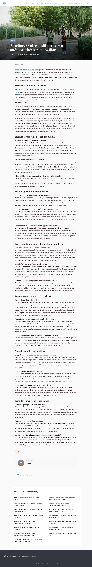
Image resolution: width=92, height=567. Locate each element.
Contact (33, 556)
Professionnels (72, 3)
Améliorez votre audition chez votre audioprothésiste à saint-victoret (25, 534)
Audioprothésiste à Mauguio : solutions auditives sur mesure (61, 528)
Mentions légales (24, 556)
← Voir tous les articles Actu (24, 475)
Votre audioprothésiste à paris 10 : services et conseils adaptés (28, 504)
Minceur (63, 3)
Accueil (28, 3)
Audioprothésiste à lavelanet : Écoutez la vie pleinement (62, 516)
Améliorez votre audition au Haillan (27, 70)
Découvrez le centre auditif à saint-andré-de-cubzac (63, 534)
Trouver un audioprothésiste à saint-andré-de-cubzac (28, 528)
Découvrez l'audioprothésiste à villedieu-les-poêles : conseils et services (28, 540)
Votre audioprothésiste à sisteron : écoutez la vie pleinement (28, 510)
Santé (80, 3)
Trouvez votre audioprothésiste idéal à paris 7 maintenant (28, 516)
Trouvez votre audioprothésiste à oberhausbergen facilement (24, 522)
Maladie (56, 3)
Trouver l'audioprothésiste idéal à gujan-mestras (27, 498)
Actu (33, 3)
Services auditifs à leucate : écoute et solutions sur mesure (63, 522)
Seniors (87, 3)
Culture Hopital (9, 556)
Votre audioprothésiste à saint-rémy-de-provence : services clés (61, 510)
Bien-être (40, 3)
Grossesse (48, 3)
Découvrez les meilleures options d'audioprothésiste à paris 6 (59, 504)
